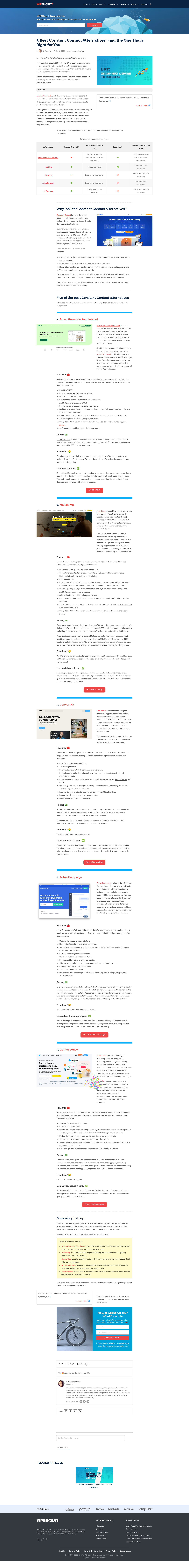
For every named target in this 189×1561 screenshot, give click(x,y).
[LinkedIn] (88, 1402)
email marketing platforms (48, 66)
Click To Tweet (142, 106)
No (89, 1364)
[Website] (81, 1402)
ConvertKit (48, 175)
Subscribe (94, 25)
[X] (66, 1411)
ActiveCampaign (48, 183)
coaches (76, 848)
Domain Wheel (102, 1532)
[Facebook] (70, 1411)
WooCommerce (105, 422)
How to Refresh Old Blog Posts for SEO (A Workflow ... (94, 1486)
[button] (103, 4)
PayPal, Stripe (109, 972)
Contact (87, 1551)
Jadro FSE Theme (133, 1532)
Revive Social (101, 1538)
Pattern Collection (133, 1542)
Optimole (100, 1529)
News (85, 4)
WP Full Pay (101, 1535)
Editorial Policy (74, 1551)
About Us (144, 4)
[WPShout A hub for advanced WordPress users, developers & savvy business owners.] (45, 4)
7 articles (70, 1384)
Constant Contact (44, 96)
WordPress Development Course (139, 1526)
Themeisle (100, 1526)
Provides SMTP (65, 390)
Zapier (62, 425)
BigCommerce (65, 1145)
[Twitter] (84, 1402)
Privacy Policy (111, 1551)
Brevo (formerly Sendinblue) (48, 158)
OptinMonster (121, 779)
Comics (124, 4)
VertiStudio (120, 1555)
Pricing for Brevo (63, 439)
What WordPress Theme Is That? (139, 1538)
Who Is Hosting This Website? (138, 1535)
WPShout (86, 1555)
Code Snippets (131, 1529)
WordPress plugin (104, 354)
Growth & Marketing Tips (75, 51)
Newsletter (98, 1551)
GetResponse (48, 191)
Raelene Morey (48, 51)
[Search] (150, 4)
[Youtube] (47, 1540)
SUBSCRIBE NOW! (111, 1338)
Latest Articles (125, 1551)
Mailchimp (48, 167)
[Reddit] (80, 1411)
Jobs (93, 4)
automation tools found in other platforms (92, 264)
